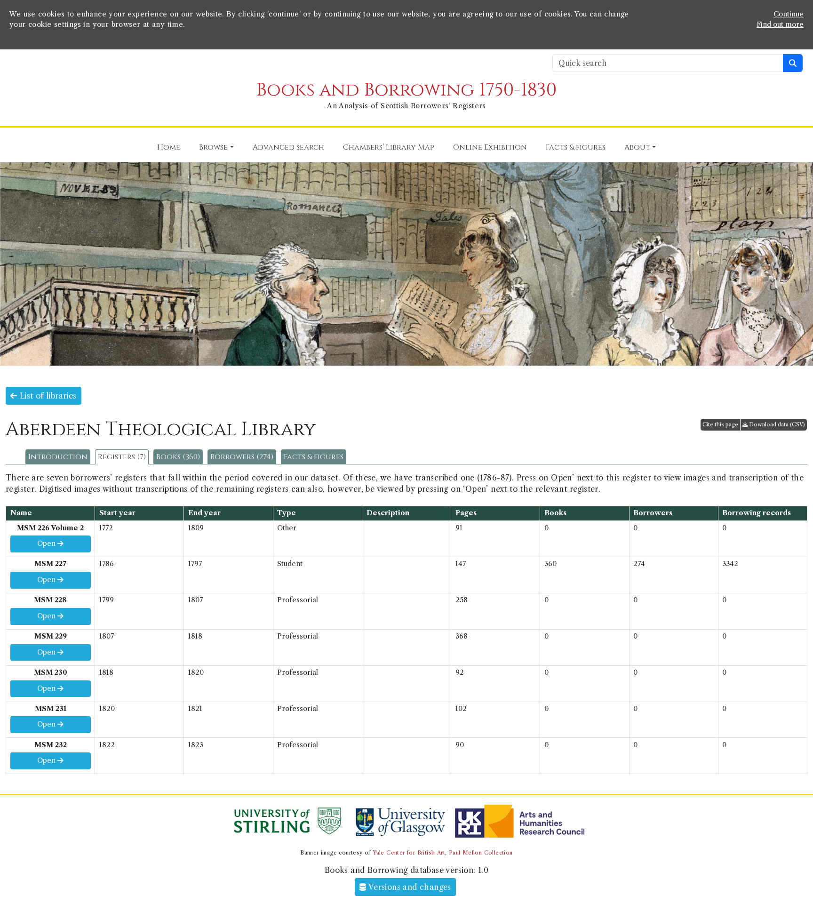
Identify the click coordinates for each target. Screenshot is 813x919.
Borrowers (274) (241, 457)
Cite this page (720, 424)
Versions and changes (409, 887)
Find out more (780, 24)
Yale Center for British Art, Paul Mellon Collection (442, 852)
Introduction (58, 457)
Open (47, 543)
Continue (788, 14)
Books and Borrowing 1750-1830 (406, 90)
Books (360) (178, 457)
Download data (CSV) (776, 424)
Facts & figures (313, 457)
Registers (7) (122, 457)
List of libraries (46, 395)
